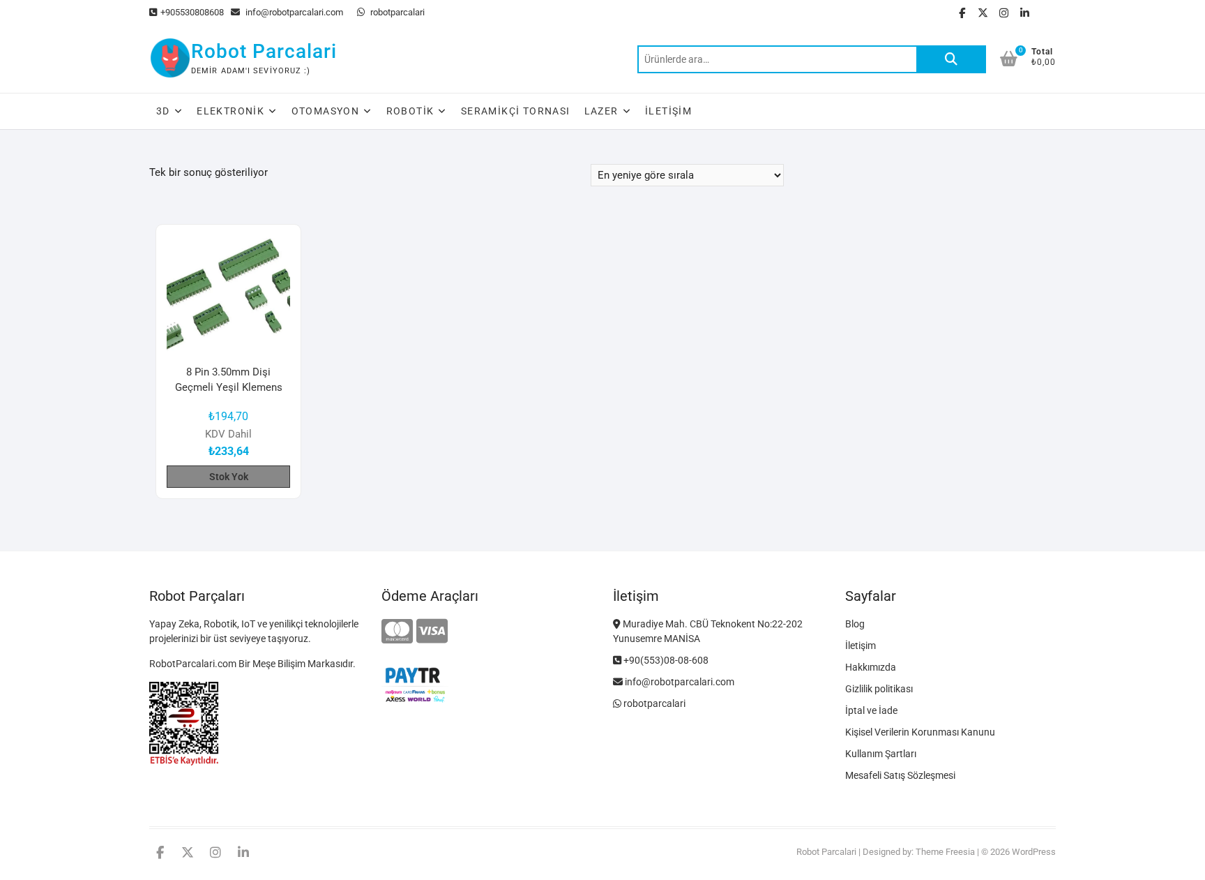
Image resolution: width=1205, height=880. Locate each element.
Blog (855, 623)
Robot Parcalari (264, 51)
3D (163, 111)
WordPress (1034, 852)
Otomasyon (325, 111)
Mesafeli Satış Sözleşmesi (900, 775)
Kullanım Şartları (880, 753)
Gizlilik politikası (879, 688)
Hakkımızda (870, 667)
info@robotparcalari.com (293, 12)
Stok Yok (228, 476)
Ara (951, 59)
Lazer (601, 111)
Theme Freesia (945, 852)
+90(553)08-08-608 (664, 660)
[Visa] (432, 632)
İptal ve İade (871, 710)
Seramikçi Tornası (515, 111)
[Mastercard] (397, 632)
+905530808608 (192, 12)
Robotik (410, 111)
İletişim (668, 111)
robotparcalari (396, 12)
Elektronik (230, 111)
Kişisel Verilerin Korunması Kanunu (920, 732)
